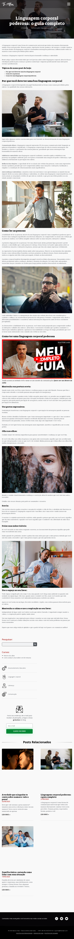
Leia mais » (6, 815)
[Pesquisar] (35, 644)
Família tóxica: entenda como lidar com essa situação (17, 873)
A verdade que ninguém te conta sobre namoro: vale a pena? (15, 797)
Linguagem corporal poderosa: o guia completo (56, 795)
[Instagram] (56, 918)
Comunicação (35, 28)
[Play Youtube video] (37, 359)
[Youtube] (66, 918)
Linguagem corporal (47, 28)
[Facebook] (61, 918)
